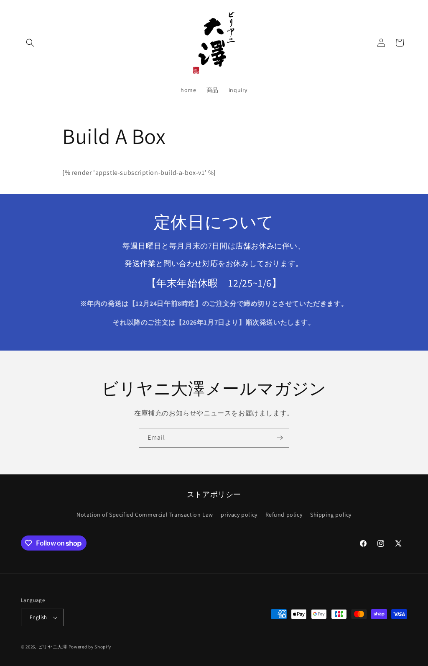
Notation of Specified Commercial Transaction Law (144, 514)
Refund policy (284, 514)
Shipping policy (331, 514)
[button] (30, 42)
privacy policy (239, 514)
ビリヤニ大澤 (52, 647)
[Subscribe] (279, 438)
